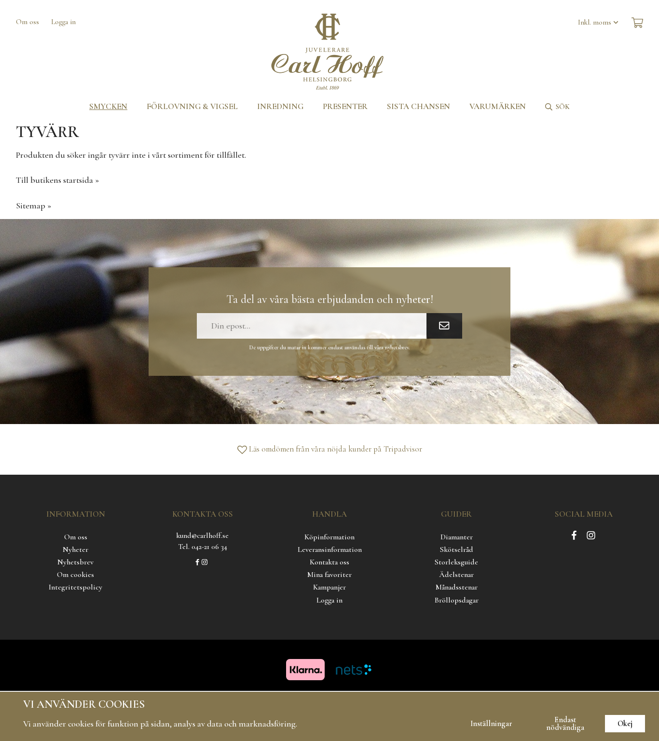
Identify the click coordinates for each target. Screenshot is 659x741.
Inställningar (491, 723)
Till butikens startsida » (57, 180)
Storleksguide (456, 562)
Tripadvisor (403, 449)
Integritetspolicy (75, 587)
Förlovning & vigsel (192, 106)
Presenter (345, 106)
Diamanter (456, 537)
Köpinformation (329, 537)
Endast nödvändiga (565, 723)
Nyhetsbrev (75, 562)
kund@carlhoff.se (202, 535)
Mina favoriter (329, 574)
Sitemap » (33, 205)
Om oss (27, 21)
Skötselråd (456, 549)
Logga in (63, 21)
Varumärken (497, 106)
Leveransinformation (330, 549)
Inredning (280, 106)
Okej (625, 723)
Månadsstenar (457, 587)
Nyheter (75, 549)
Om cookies (75, 574)
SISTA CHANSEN (418, 106)
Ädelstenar (456, 574)
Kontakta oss (329, 562)
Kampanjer (329, 587)
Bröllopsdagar (457, 600)
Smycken (108, 106)
